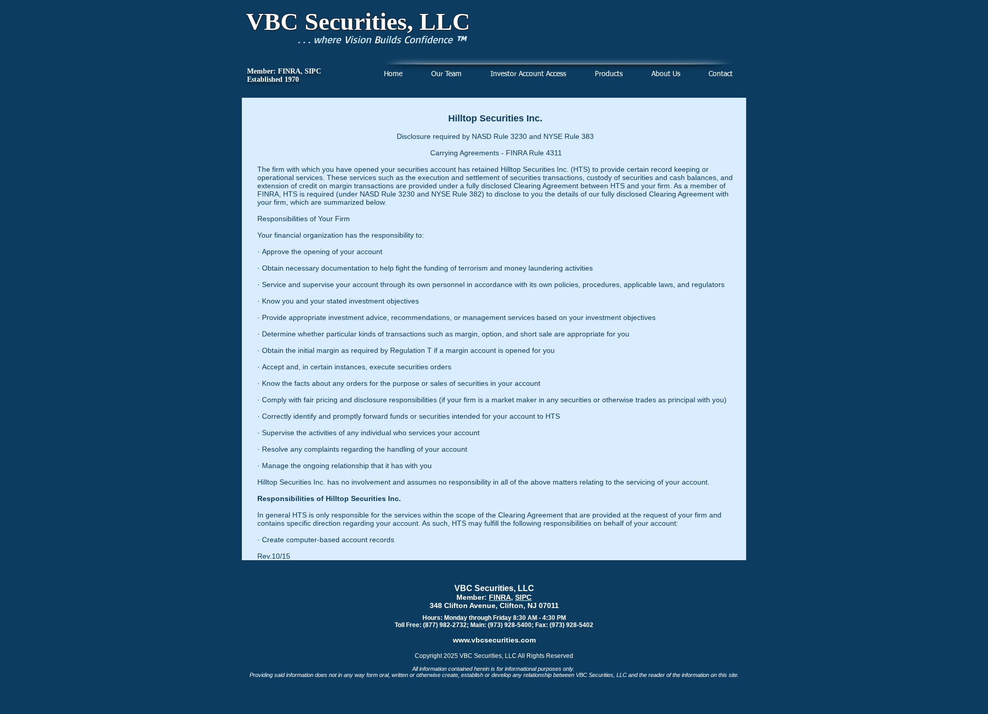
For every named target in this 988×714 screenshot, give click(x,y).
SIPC (523, 597)
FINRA (500, 597)
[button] (608, 74)
